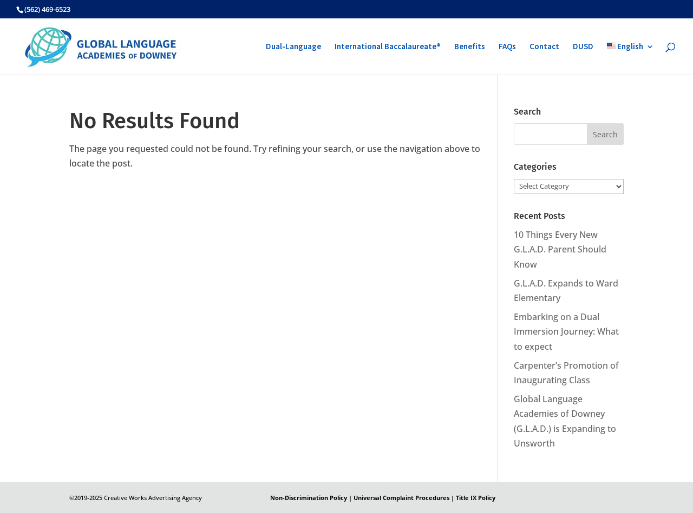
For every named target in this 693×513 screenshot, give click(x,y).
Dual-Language (293, 47)
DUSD (583, 47)
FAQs (507, 47)
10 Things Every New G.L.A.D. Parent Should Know (560, 249)
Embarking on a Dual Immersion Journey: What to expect (566, 331)
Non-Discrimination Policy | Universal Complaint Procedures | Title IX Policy (382, 498)
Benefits (469, 47)
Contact (544, 47)
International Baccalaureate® (388, 47)
